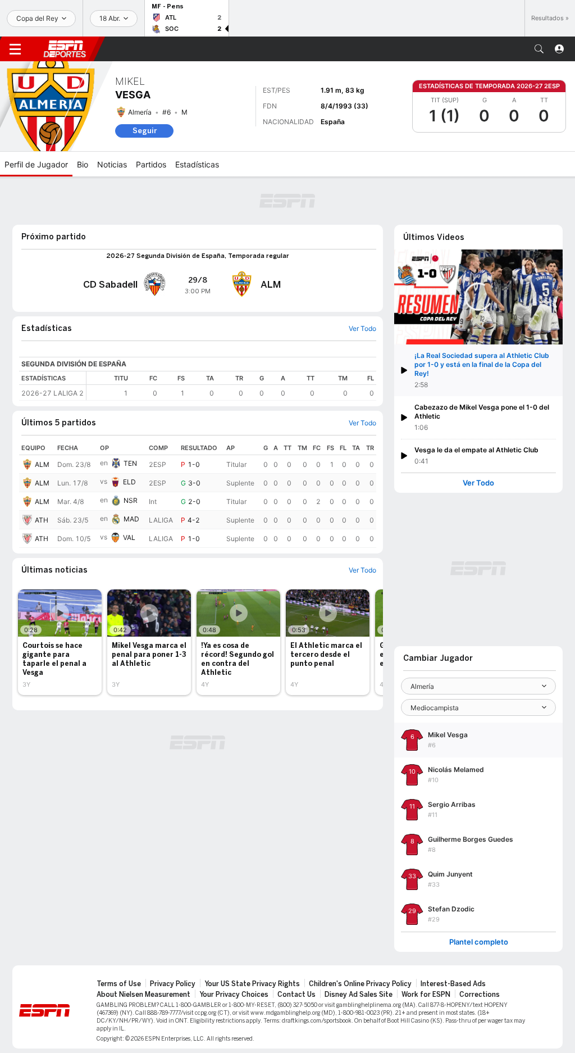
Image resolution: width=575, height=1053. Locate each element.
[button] (539, 48)
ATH (41, 520)
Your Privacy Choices (233, 994)
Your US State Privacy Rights (252, 984)
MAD (131, 519)
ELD (129, 482)
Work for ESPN (425, 994)
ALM (42, 464)
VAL (129, 537)
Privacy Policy (172, 984)
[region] (231, 386)
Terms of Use (119, 984)
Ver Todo (478, 483)
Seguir (145, 130)
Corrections (479, 994)
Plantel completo (478, 942)
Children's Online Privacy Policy (360, 984)
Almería (140, 112)
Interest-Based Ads (453, 984)
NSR (131, 500)
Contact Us (296, 994)
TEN (130, 463)
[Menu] (15, 49)
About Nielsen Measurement (143, 994)
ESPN (64, 49)
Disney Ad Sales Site (359, 994)
